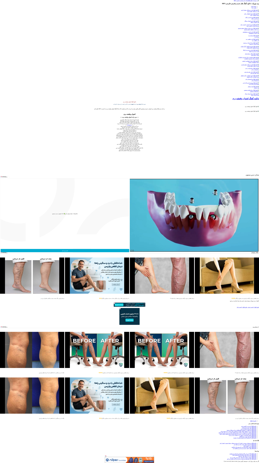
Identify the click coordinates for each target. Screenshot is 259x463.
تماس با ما (254, 7)
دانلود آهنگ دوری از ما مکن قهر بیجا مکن (247, 456)
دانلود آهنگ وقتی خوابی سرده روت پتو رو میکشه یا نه (244, 448)
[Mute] (133, 250)
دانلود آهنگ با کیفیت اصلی (253, 307)
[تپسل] (105, 456)
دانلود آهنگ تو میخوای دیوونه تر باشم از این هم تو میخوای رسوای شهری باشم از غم (238, 443)
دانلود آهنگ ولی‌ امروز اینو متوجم (249, 427)
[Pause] (131, 250)
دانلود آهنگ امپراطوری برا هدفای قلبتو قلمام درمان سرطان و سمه (241, 430)
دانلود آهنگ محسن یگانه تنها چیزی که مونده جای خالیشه (244, 447)
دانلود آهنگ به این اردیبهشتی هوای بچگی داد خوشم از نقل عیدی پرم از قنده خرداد (238, 431)
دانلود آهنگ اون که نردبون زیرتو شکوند (247, 436)
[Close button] (153, 456)
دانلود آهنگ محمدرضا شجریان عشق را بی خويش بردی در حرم (242, 435)
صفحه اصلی (253, 6)
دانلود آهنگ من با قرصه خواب (249, 445)
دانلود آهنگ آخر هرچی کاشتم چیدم (248, 426)
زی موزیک (129, 124)
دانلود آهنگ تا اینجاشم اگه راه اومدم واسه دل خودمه (244, 437)
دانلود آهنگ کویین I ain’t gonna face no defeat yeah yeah (244, 455)
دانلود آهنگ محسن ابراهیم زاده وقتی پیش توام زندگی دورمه (243, 457)
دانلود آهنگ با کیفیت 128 (242, 307)
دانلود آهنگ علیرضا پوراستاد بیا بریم (248, 428)
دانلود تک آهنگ (253, 420)
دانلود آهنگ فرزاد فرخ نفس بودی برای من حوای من (245, 444)
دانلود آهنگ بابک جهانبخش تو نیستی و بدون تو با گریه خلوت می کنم (241, 458)
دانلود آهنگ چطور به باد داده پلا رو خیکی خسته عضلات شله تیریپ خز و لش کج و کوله (237, 432)
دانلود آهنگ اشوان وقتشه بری (245, 98)
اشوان (132, 104)
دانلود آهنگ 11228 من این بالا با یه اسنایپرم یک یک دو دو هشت (242, 453)
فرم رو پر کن (65, 250)
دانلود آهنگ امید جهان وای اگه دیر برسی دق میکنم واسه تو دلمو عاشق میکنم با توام (238, 434)
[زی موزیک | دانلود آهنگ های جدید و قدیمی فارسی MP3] (246, 0)
